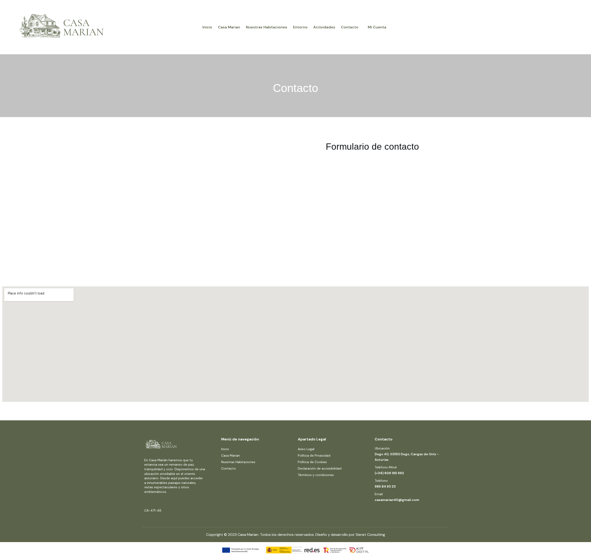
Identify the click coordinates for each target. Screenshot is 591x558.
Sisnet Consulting (370, 534)
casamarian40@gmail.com (397, 500)
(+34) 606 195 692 (389, 473)
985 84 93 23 (385, 486)
